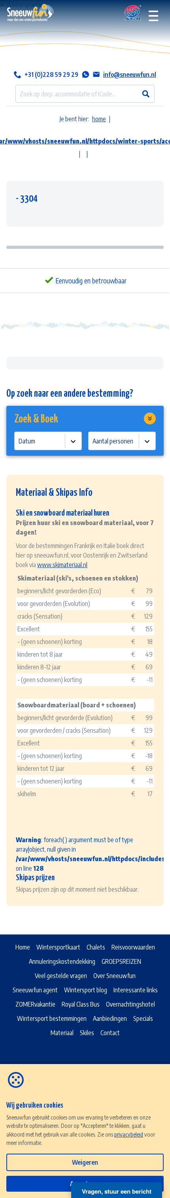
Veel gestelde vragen (61, 976)
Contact (110, 1033)
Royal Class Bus (81, 1004)
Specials (143, 1018)
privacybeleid (128, 1134)
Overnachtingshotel (130, 1004)
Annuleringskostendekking (62, 961)
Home (22, 947)
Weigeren (85, 1162)
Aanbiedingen (110, 1018)
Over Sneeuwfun (114, 976)
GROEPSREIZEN (121, 961)
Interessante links (135, 990)
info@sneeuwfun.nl (129, 74)
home (99, 119)
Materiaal (62, 1033)
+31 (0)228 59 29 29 (51, 74)
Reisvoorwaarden (133, 947)
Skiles (87, 1033)
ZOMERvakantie (35, 1004)
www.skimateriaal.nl (62, 565)
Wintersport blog (85, 990)
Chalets (96, 947)
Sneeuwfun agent (35, 990)
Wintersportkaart (58, 947)
